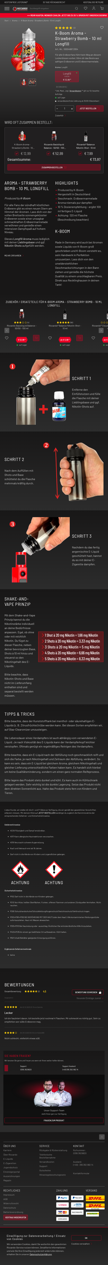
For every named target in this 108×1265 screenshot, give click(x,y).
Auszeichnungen (11, 1176)
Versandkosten (75, 91)
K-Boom (25, 198)
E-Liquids (8, 1158)
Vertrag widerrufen (15, 1217)
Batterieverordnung (13, 1212)
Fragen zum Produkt (54, 1120)
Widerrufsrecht (11, 1203)
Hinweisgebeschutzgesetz (52, 1174)
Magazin (7, 1180)
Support (43, 1166)
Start (6, 20)
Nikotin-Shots (13, 245)
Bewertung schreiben (86, 992)
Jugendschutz (10, 1167)
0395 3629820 (79, 1153)
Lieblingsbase (26, 242)
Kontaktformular (81, 1173)
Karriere (7, 1150)
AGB (5, 1199)
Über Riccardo (10, 1154)
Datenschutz (9, 1207)
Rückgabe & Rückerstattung (53, 1150)
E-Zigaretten (9, 1163)
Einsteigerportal (11, 1171)
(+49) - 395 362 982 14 (83, 1164)
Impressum (8, 1194)
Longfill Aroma (22, 238)
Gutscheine (45, 1170)
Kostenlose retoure (93, 2)
